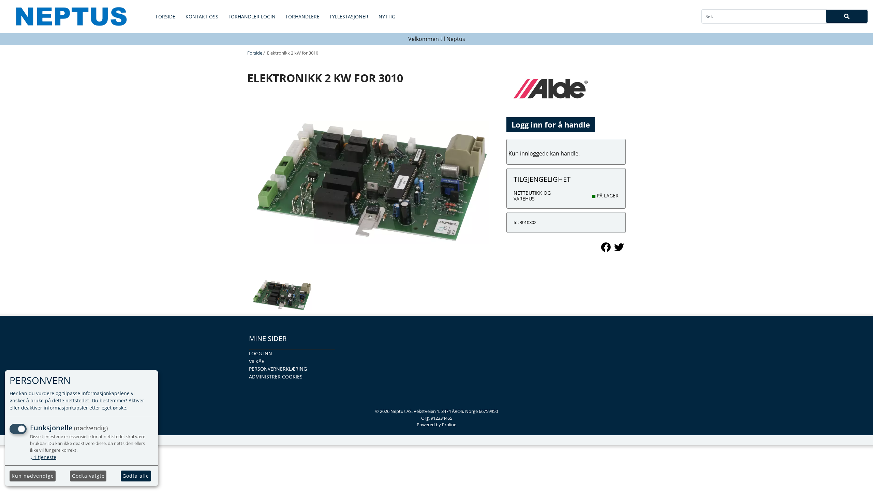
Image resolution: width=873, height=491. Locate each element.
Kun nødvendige (33, 476)
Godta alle (135, 476)
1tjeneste (43, 457)
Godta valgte (88, 476)
